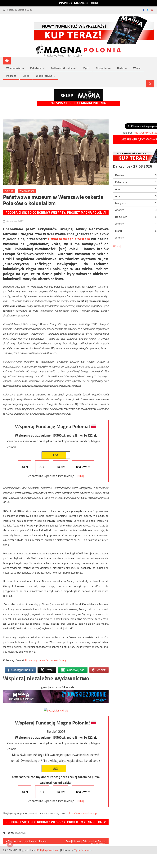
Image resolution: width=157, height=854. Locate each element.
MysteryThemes (82, 850)
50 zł (42, 466)
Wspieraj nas (44, 76)
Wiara (137, 68)
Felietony (36, 68)
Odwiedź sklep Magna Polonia (78, 95)
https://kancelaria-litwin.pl (82, 813)
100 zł (60, 466)
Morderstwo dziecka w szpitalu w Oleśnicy (26, 841)
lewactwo (20, 833)
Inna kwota (83, 466)
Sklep (26, 76)
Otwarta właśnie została (69, 239)
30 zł (24, 466)
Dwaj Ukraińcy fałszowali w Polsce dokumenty (85, 841)
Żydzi (86, 68)
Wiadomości (13, 68)
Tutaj (80, 475)
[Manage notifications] (10, 844)
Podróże (11, 76)
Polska (9, 191)
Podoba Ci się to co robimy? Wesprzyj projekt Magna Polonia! (56, 212)
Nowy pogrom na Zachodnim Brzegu (46, 660)
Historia (122, 68)
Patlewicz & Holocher (64, 68)
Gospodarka (103, 68)
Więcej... (117, 246)
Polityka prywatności (48, 850)
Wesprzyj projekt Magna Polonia (78, 103)
